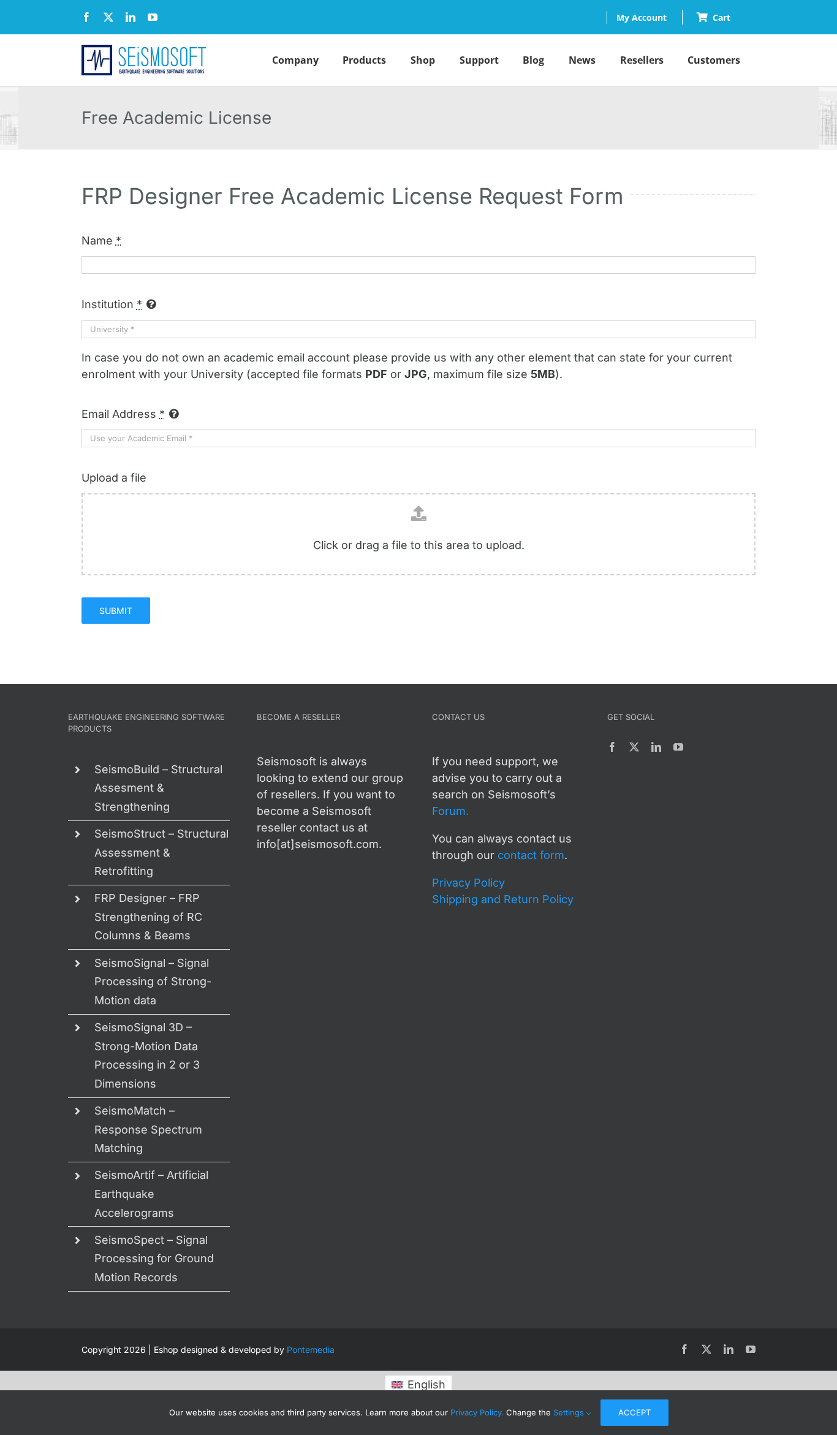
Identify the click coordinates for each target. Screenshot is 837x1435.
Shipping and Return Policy (503, 899)
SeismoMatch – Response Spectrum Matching (148, 1129)
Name (101, 240)
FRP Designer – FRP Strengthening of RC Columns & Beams (148, 917)
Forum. (450, 811)
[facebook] (86, 17)
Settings (569, 1412)
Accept (634, 1412)
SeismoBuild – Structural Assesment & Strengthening (158, 788)
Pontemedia (311, 1349)
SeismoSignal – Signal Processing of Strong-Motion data (152, 981)
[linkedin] (130, 17)
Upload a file (113, 477)
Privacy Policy (468, 882)
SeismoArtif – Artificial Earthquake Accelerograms (151, 1193)
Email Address (123, 413)
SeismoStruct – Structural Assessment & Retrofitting (161, 852)
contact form (531, 855)
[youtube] (152, 17)
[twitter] (108, 17)
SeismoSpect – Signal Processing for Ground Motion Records (154, 1258)
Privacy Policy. (477, 1412)
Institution (111, 304)
